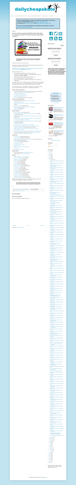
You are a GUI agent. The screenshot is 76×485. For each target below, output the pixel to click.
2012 (50, 458)
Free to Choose (16, 168)
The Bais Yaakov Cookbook (19, 129)
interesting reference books (25, 153)
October (51, 438)
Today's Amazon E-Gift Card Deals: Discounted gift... (55, 244)
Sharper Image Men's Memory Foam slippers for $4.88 (55, 166)
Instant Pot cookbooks (36, 132)
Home (12, 15)
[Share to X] (35, 189)
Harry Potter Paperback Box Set (19, 93)
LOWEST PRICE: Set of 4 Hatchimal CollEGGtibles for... (55, 364)
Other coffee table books (18, 109)
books (19, 190)
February (51, 449)
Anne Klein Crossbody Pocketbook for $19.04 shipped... (56, 369)
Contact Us (51, 15)
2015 (50, 454)
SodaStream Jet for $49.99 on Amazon (56, 370)
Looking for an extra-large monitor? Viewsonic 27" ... (55, 255)
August (51, 441)
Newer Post (14, 225)
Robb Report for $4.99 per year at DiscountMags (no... (55, 193)
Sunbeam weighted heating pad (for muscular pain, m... (55, 413)
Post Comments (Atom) (20, 227)
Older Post (42, 225)
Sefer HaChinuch (17, 145)
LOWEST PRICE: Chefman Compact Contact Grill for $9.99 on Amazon (59, 115)
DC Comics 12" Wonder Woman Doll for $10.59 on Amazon (56, 212)
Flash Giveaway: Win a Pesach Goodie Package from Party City (59, 131)
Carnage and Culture (17, 176)
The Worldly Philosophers (18, 172)
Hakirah (15, 139)
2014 (50, 455)
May (50, 445)
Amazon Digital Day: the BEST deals (55, 194)
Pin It (13, 186)
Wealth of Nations (17, 160)
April (50, 446)
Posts (50, 144)
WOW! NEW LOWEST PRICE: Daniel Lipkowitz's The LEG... (55, 334)
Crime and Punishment (18, 165)
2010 (50, 461)
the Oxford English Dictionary (28, 152)
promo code (22, 190)
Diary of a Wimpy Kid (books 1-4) (20, 96)
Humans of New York (17, 105)
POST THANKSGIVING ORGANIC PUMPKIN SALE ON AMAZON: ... (55, 433)
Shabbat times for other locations (56, 101)
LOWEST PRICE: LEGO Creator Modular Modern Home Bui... (56, 181)
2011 (50, 459)
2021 (50, 152)
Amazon (17, 190)
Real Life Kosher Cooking (18, 112)
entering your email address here (40, 21)
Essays (15, 163)
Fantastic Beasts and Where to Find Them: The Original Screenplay (25, 103)
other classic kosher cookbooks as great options (24, 133)
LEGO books (16, 97)
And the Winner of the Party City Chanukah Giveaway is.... (59, 108)
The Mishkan (16, 148)
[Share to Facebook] (36, 189)
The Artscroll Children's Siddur (19, 144)
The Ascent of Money (17, 173)
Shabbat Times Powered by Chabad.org (56, 100)
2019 (50, 155)
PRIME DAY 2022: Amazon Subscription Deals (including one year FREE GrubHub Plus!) (59, 123)
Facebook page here (29, 23)
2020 (50, 154)
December (51, 159)
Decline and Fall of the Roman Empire (20, 177)
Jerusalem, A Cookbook (18, 123)
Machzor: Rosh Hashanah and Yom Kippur (21, 146)
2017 (50, 158)
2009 (50, 462)
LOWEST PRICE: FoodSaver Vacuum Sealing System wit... (56, 259)
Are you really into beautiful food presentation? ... (55, 203)
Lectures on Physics (17, 174)
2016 (50, 452)
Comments (51, 146)
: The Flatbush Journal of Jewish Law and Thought (25, 139)
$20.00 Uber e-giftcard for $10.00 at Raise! (56, 342)
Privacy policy (45, 15)
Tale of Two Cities (17, 164)
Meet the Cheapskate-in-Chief (21, 15)
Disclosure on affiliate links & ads (34, 15)
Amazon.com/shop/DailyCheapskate (24, 27)
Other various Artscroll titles (19, 149)
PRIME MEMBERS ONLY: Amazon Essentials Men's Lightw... (55, 295)
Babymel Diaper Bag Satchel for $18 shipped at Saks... (55, 320)
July (50, 442)
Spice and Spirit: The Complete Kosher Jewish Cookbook (24, 124)
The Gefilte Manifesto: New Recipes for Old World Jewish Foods (25, 113)
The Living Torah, (17, 141)
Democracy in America (18, 159)
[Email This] (32, 189)
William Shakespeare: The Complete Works (21, 156)
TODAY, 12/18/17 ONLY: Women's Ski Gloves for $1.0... (56, 298)
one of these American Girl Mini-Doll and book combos (24, 92)
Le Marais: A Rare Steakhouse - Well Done (21, 119)
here (22, 71)
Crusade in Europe (17, 169)
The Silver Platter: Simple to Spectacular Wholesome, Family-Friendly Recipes (27, 118)
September (51, 439)
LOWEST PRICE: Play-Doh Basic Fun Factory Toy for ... (56, 422)
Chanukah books (17, 136)
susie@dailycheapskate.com (55, 140)
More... (56, 467)
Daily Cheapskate (18, 189)
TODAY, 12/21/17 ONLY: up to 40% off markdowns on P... (56, 275)
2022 (50, 151)
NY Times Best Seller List (30, 100)
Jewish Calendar (55, 102)
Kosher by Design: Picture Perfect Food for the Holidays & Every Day (26, 128)
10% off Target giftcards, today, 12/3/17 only (57, 435)
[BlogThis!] (34, 189)
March (51, 448)
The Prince (16, 161)
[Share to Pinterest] (37, 189)
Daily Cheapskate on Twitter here (43, 23)
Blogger (46, 477)
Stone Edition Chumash (18, 142)
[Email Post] (31, 189)
